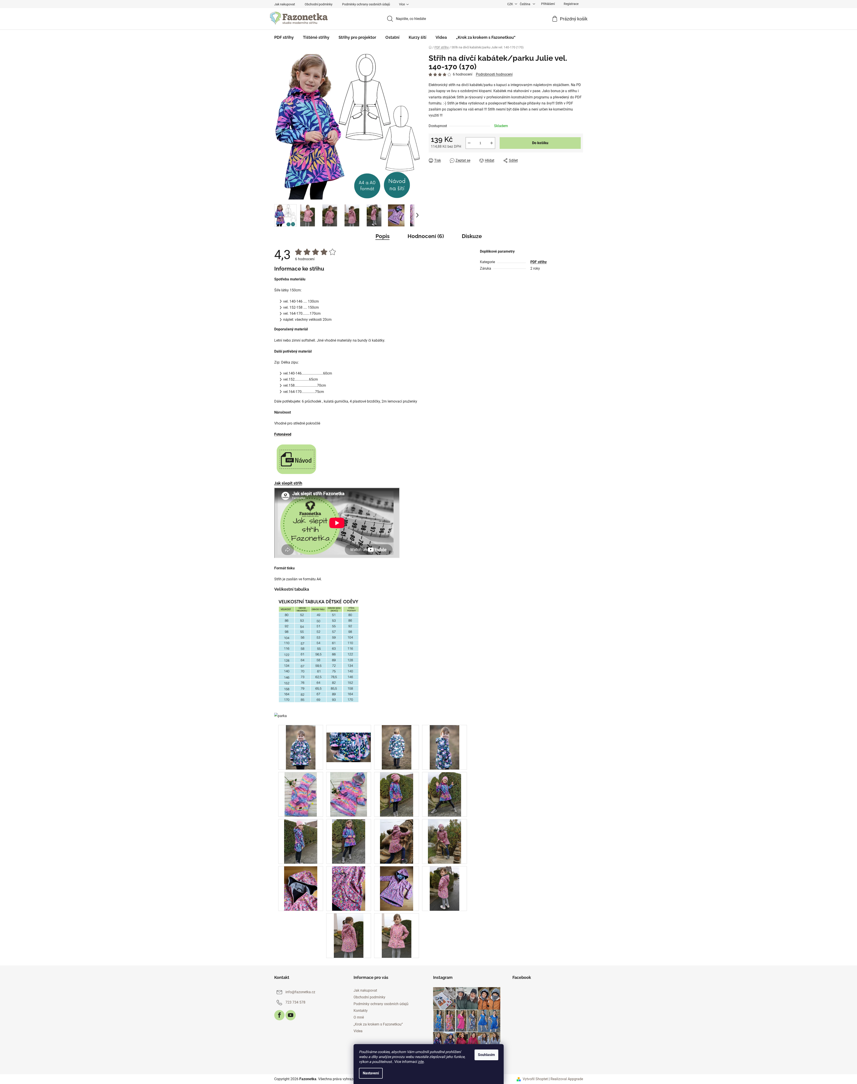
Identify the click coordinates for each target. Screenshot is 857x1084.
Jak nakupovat (284, 4)
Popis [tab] (383, 236)
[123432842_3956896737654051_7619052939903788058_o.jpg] (396, 794)
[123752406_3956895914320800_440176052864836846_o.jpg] (444, 794)
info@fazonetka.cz (300, 992)
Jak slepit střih (288, 483)
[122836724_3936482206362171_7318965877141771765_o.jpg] (348, 888)
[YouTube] (290, 1015)
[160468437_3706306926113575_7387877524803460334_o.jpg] (348, 739)
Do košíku (540, 143)
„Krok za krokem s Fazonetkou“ (378, 1024)
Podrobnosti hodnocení (494, 74)
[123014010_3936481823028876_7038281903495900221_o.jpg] (396, 888)
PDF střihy (538, 262)
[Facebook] (279, 1015)
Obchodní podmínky (318, 4)
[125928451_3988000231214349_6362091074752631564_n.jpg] (348, 794)
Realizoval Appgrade (566, 1079)
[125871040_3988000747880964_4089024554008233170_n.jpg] (301, 794)
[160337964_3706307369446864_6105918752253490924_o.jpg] (300, 747)
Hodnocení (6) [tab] (426, 236)
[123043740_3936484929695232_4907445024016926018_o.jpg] (300, 888)
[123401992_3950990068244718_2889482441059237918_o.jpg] (396, 841)
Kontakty (361, 1010)
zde (421, 1062)
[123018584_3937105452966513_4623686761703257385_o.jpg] (396, 935)
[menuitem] (284, 37)
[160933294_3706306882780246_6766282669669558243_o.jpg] (396, 747)
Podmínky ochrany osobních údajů (366, 4)
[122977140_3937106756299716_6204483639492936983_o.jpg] (444, 888)
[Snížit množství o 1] (469, 143)
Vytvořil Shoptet (535, 1079)
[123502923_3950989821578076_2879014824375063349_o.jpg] (444, 841)
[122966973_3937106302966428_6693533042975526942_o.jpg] (348, 935)
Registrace (571, 4)
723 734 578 (295, 1002)
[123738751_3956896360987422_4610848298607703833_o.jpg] (300, 841)
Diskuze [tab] (472, 236)
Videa (358, 1031)
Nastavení (371, 1073)
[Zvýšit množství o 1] (491, 143)
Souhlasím (486, 1055)
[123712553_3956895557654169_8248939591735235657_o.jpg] (348, 841)
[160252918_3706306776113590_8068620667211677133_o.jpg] (444, 747)
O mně (359, 1017)
